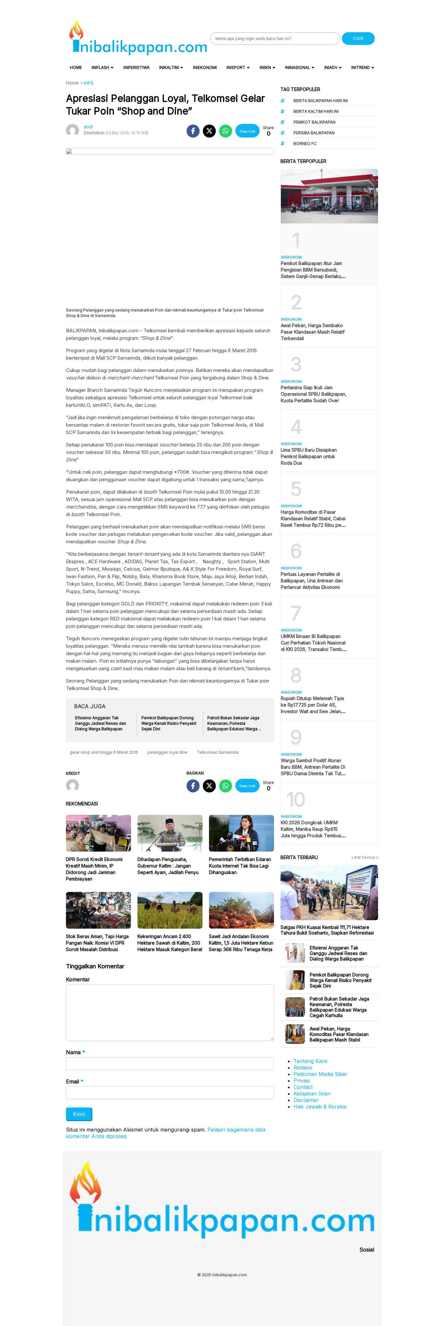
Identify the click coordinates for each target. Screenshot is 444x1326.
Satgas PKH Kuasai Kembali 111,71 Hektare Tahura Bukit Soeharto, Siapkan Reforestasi (327, 929)
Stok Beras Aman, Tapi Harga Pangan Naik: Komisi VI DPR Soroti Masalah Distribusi (97, 943)
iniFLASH (100, 67)
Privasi (302, 1080)
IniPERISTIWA (137, 67)
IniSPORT (236, 67)
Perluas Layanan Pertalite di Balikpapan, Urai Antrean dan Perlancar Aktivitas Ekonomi (312, 580)
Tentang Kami (310, 1061)
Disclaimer (306, 1100)
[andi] (75, 786)
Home (76, 67)
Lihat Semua (364, 857)
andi (88, 126)
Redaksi (303, 1067)
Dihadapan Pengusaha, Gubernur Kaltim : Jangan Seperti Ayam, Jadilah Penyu (168, 865)
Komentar (78, 979)
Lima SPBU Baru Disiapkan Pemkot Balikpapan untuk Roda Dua (309, 456)
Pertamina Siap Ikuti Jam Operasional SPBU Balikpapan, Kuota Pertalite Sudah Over (313, 394)
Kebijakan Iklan (312, 1093)
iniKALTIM (169, 67)
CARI (358, 38)
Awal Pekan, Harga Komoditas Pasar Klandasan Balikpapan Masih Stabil (339, 1034)
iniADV (330, 67)
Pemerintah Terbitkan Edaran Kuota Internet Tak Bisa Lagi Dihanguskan (240, 865)
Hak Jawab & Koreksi (320, 1106)
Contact (303, 1087)
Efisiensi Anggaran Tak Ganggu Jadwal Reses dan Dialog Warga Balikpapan (338, 953)
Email (75, 1081)
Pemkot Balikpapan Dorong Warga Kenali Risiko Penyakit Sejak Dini (341, 980)
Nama (75, 1052)
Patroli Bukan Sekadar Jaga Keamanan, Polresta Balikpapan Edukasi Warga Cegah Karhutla (339, 1007)
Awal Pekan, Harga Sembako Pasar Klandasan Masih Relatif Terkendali (313, 332)
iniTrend (360, 67)
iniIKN (265, 67)
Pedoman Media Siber (321, 1074)
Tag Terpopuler (300, 89)
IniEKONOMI (205, 67)
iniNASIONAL (297, 67)
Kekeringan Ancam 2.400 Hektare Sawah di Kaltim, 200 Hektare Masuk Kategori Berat (169, 943)
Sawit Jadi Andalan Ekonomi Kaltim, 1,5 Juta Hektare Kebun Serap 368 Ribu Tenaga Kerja (241, 943)
